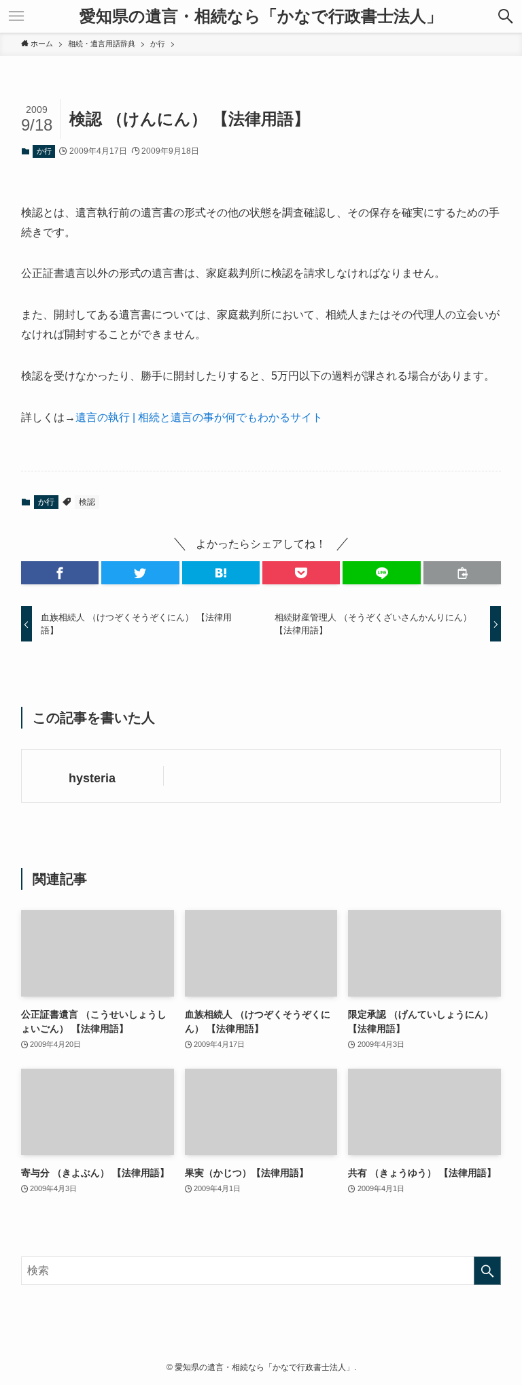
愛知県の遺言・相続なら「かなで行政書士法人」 (261, 16)
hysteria (92, 778)
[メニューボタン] (16, 16)
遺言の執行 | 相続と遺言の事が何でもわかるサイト (199, 417)
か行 (44, 151)
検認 (87, 502)
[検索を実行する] (487, 1270)
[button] (60, 572)
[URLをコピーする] (462, 572)
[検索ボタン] (505, 16)
